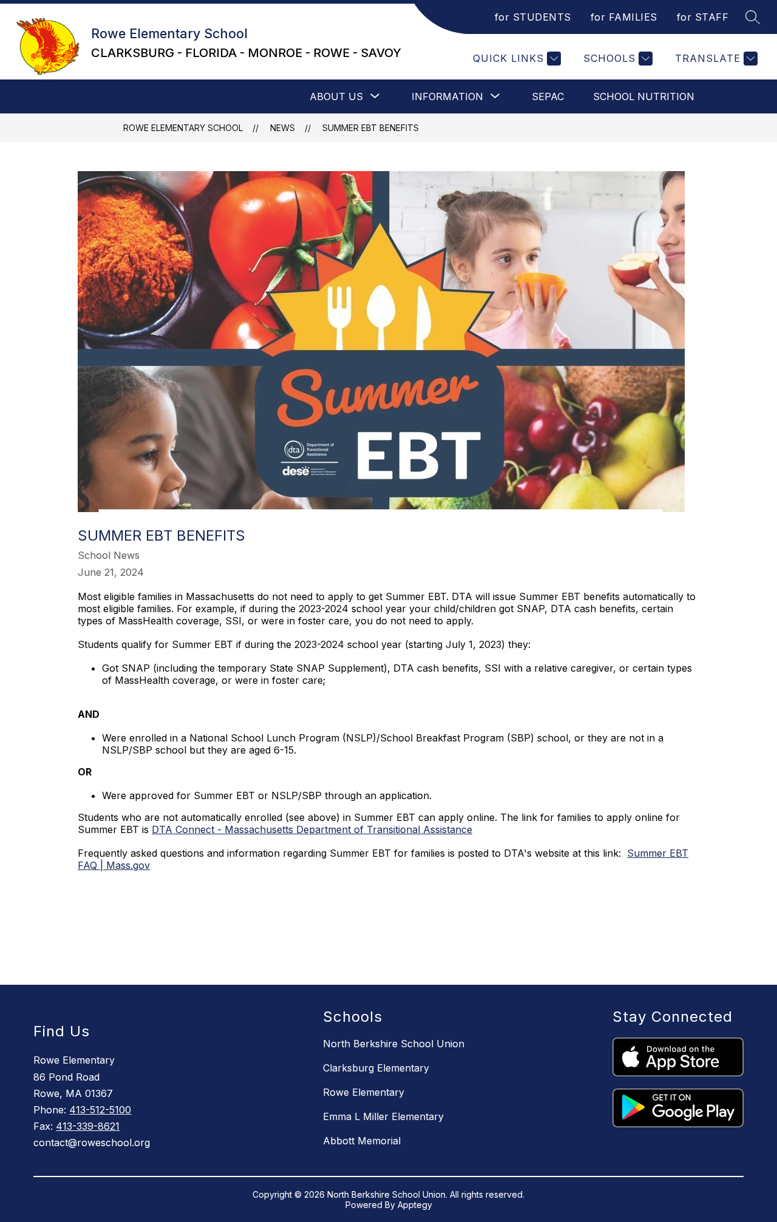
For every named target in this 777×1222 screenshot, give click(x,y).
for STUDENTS (533, 17)
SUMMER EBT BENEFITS (370, 128)
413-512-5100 (100, 1110)
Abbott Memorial (362, 1141)
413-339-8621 (88, 1126)
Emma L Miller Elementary (383, 1116)
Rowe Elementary (363, 1092)
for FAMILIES (624, 17)
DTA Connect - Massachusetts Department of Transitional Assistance (312, 829)
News (282, 128)
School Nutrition (643, 96)
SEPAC (548, 96)
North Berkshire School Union (393, 1044)
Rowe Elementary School (183, 128)
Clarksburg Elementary (376, 1068)
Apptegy (415, 1205)
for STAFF (703, 17)
